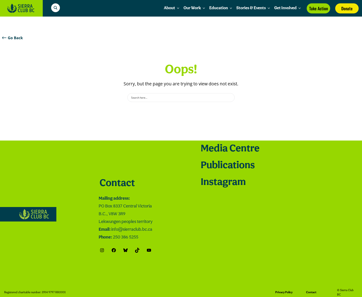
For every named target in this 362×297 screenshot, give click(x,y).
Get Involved (285, 8)
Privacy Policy (284, 292)
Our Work (192, 8)
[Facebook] (113, 250)
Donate (347, 8)
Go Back (15, 37)
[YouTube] (148, 250)
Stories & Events (251, 8)
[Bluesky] (125, 250)
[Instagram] (102, 250)
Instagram (223, 182)
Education (218, 8)
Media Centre (230, 149)
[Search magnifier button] (55, 8)
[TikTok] (137, 250)
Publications (228, 166)
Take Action (318, 8)
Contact (117, 183)
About (169, 8)
